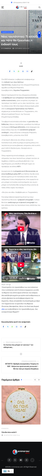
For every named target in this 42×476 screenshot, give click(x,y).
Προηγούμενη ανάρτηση (14, 342)
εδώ (2, 309)
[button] (35, 380)
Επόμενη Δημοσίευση (29, 361)
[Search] (40, 7)
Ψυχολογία (4, 428)
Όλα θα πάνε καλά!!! (9, 432)
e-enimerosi (7, 48)
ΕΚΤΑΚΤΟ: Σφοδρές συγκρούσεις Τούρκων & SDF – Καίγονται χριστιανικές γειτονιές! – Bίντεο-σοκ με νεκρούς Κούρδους (21, 366)
